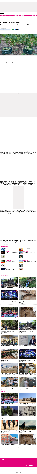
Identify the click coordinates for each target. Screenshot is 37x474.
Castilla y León (22, 15)
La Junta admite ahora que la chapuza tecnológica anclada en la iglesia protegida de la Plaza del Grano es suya (27, 317)
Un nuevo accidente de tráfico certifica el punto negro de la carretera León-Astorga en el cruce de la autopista (9, 374)
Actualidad (2, 15)
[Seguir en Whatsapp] (32, 465)
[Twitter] (17, 29)
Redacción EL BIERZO (3, 333)
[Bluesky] (15, 29)
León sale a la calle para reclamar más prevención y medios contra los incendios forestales (8, 317)
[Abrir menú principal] (36, 13)
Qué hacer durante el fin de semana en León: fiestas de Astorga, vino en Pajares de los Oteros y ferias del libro (9, 301)
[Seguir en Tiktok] (31, 465)
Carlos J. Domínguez (21, 303)
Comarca (4, 244)
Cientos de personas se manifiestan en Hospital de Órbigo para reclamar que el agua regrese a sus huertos (9, 388)
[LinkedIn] (18, 29)
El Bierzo (19, 15)
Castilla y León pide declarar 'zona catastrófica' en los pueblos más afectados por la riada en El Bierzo (8, 288)
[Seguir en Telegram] (28, 465)
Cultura (7, 15)
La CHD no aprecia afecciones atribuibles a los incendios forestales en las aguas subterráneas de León (27, 288)
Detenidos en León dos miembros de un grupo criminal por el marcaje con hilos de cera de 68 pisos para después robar (27, 374)
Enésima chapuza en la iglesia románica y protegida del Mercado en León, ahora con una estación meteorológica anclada (27, 301)
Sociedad (10, 15)
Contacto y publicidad (18, 472)
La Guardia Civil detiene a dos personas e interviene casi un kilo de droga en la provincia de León (9, 417)
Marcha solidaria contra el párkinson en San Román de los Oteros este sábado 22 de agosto (9, 431)
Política (5, 15)
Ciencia (12, 15)
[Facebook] (13, 29)
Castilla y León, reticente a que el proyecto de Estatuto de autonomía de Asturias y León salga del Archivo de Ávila (27, 346)
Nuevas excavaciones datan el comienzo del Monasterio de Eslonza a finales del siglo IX (27, 404)
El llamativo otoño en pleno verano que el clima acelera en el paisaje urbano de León (9, 360)
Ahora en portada (3, 305)
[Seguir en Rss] (33, 465)
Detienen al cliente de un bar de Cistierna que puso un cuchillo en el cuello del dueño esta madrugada (27, 388)
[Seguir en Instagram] (29, 465)
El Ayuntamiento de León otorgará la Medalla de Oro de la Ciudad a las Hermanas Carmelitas (9, 445)
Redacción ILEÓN (2, 302)
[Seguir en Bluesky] (25, 465)
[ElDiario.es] (34, 15)
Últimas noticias (3, 391)
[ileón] (5, 459)
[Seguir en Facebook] (27, 465)
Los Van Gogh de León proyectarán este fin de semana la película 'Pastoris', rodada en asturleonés (27, 431)
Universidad (15, 15)
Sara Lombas (2, 347)
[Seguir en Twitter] (26, 465)
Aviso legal (18, 471)
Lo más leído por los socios (4, 275)
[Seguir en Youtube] (30, 465)
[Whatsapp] (12, 29)
